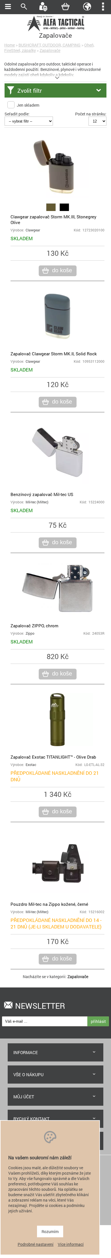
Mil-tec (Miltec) (37, 502)
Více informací (71, 1244)
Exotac (31, 765)
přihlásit (98, 1021)
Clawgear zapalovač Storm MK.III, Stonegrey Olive (53, 219)
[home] (55, 30)
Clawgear (33, 230)
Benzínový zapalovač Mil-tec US (42, 494)
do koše (62, 270)
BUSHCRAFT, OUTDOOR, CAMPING (49, 45)
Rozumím (50, 1231)
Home (9, 45)
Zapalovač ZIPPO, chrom (34, 625)
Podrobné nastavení (36, 1244)
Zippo (30, 633)
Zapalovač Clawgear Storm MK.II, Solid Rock (54, 353)
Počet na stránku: (90, 114)
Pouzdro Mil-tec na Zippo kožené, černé (49, 904)
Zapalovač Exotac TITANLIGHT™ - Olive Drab (53, 757)
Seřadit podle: (17, 114)
